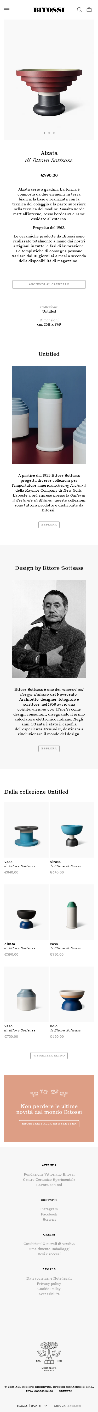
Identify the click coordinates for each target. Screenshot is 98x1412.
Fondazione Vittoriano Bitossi (49, 1174)
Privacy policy (49, 1284)
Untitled (49, 311)
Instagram (49, 1209)
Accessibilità (49, 1294)
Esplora (49, 524)
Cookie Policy (49, 1289)
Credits (65, 1391)
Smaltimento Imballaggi (49, 1249)
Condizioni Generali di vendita (49, 1244)
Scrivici (49, 1219)
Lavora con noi (49, 1185)
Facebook (49, 1214)
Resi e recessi (49, 1254)
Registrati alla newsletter (49, 1123)
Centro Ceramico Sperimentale (49, 1180)
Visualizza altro (49, 1055)
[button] (7, 9)
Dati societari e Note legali (49, 1278)
